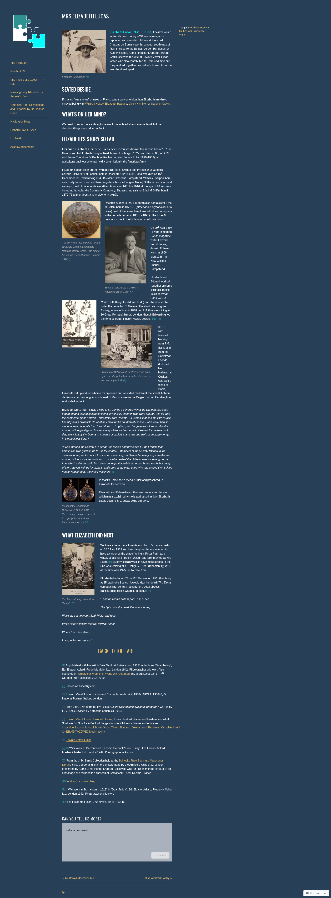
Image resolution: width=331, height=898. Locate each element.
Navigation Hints (20, 121)
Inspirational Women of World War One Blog (103, 673)
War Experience (196, 31)
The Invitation (18, 62)
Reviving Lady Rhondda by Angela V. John (26, 94)
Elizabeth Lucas (102, 719)
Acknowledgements (22, 146)
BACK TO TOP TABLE (117, 651)
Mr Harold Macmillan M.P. (80, 878)
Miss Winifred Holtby (157, 878)
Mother (183, 31)
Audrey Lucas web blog (81, 781)
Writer (182, 34)
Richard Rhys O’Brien (23, 130)
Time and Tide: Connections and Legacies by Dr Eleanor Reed (27, 109)
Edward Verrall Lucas (78, 719)
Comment (160, 855)
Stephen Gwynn (160, 103)
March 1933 (17, 71)
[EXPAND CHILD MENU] (44, 80)
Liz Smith (16, 138)
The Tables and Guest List (23, 81)
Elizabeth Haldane (116, 103)
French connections (198, 27)
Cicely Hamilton (138, 103)
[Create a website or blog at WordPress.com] (63, 892)
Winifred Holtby (94, 103)
